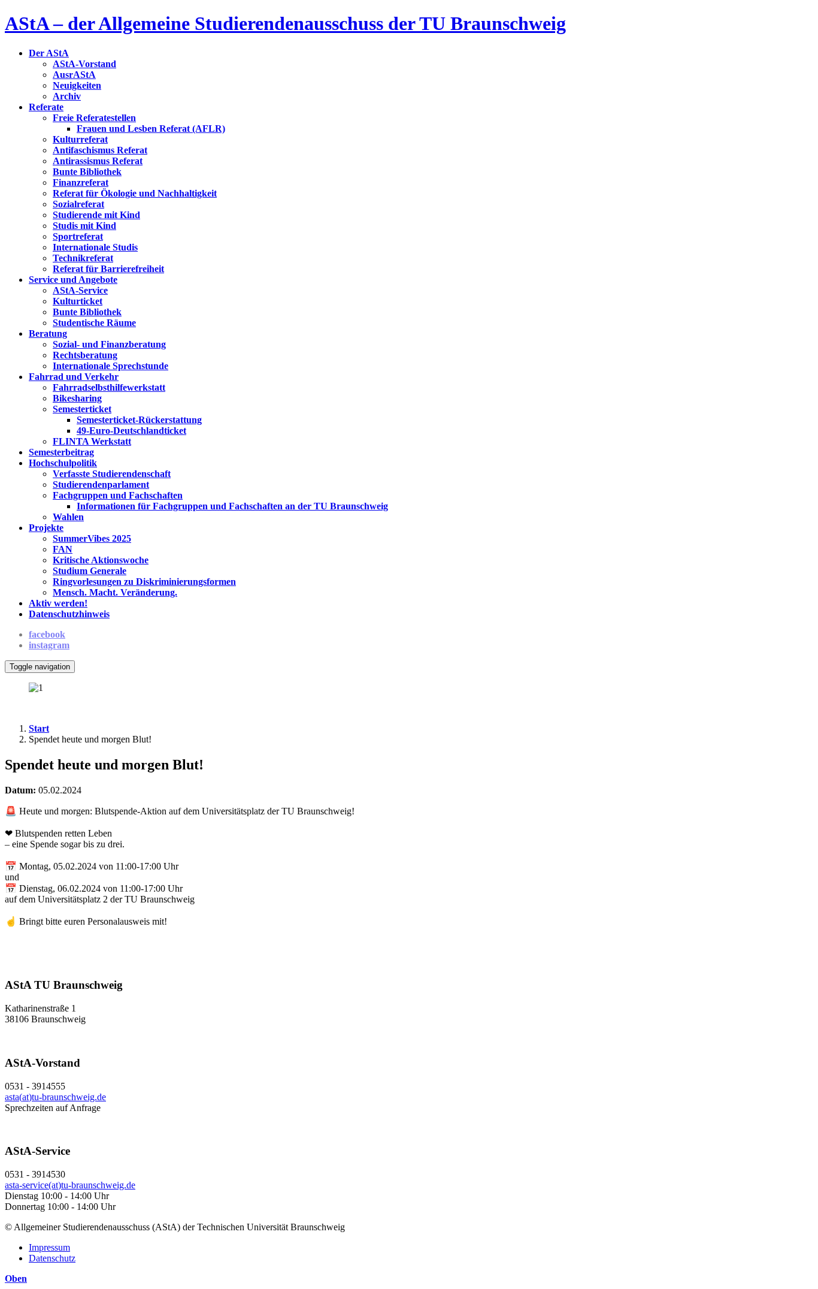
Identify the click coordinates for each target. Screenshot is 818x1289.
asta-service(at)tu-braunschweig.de (70, 1185)
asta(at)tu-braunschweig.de (55, 1097)
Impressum (49, 1247)
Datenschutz (52, 1258)
